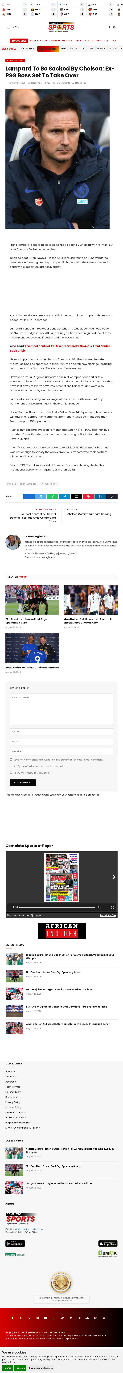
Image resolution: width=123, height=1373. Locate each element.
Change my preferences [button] (41, 1368)
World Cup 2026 (61, 40)
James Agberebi (36, 536)
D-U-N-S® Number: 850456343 (22, 1127)
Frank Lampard (28, 483)
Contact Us (11, 1076)
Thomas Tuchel (49, 483)
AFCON (89, 40)
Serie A (113, 48)
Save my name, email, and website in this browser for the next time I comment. (58, 759)
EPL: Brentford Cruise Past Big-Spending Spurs (26, 621)
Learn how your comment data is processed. (75, 794)
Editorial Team (13, 1092)
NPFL (78, 40)
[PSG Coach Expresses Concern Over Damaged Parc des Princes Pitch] (14, 1011)
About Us (10, 1071)
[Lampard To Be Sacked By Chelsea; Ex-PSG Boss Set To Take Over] (57, 227)
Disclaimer (11, 1097)
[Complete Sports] (61, 27)
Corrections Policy (15, 1112)
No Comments (63, 83)
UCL (98, 40)
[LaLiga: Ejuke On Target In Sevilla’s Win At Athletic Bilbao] (14, 994)
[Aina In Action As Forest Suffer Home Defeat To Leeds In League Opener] (14, 1028)
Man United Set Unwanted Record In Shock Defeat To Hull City (88, 621)
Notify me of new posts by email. (32, 772)
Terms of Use (12, 1086)
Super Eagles (39, 40)
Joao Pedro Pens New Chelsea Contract (32, 667)
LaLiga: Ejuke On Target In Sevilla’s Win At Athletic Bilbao (59, 989)
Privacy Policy (12, 1102)
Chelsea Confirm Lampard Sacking (89, 514)
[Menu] (13, 27)
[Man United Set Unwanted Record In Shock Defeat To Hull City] (91, 600)
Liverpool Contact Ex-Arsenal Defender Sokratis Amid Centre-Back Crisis (33, 517)
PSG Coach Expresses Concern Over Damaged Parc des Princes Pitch (66, 1006)
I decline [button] (20, 1368)
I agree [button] (7, 1368)
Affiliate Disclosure (15, 1117)
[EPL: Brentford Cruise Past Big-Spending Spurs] (32, 600)
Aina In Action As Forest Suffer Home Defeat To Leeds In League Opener (68, 1024)
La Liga (116, 40)
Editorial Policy (13, 1107)
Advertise (10, 1081)
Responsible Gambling (17, 1122)
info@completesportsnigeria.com (29, 1229)
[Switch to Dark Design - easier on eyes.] (114, 27)
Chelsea (11, 483)
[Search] (109, 27)
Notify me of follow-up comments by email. (38, 766)
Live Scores (19, 40)
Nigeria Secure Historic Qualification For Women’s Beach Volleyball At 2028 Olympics (70, 956)
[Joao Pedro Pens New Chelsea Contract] (32, 648)
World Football (15, 60)
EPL (106, 40)
